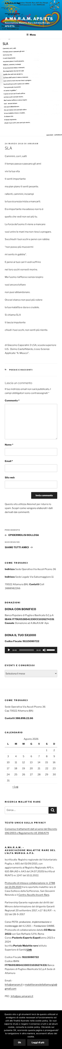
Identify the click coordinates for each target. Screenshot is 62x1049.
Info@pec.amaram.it (21, 996)
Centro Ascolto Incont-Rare (33, 894)
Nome (9, 444)
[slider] (51, 650)
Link (29, 949)
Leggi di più (38, 1042)
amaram (33, 144)
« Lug (15, 786)
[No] (58, 1029)
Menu (33, 34)
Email (9, 461)
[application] (31, 650)
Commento (12, 400)
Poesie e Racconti (21, 370)
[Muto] (44, 650)
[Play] (8, 650)
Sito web (10, 477)
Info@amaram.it (14, 984)
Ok (19, 1042)
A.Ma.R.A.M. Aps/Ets (29, 18)
